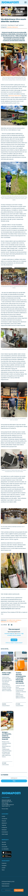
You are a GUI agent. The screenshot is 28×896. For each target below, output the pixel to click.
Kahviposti (4, 829)
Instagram (4, 865)
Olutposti (4, 820)
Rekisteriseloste (5, 886)
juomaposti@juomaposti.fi (8, 804)
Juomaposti (4, 818)
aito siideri (9, 620)
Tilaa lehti (4, 842)
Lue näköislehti (5, 849)
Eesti (13, 620)
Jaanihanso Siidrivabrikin (14, 95)
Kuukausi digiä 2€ (10, 633)
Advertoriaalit (5, 834)
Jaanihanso (18, 620)
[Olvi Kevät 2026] (14, 11)
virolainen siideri (13, 621)
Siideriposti (15, 27)
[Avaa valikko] (25, 2)
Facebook (4, 863)
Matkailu (9, 27)
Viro (8, 621)
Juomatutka (4, 846)
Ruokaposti (4, 827)
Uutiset (3, 816)
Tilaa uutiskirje (19, 890)
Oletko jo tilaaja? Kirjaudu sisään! (14, 642)
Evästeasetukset (6, 883)
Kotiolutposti (5, 832)
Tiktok (3, 870)
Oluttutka (4, 844)
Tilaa (14, 781)
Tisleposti (4, 825)
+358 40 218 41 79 (6, 806)
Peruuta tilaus (5, 808)
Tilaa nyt (14, 640)
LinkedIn (3, 867)
